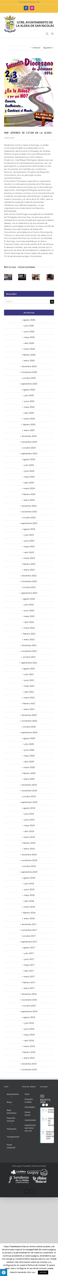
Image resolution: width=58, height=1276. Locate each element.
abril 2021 (29, 692)
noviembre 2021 (29, 651)
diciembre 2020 (29, 715)
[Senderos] (18, 1177)
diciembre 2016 (29, 994)
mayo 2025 (29, 407)
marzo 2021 (29, 697)
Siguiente (47, 47)
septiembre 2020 (29, 732)
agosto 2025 (29, 390)
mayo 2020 (29, 756)
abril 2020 (29, 761)
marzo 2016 (29, 1046)
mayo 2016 (29, 1035)
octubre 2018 (29, 866)
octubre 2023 (29, 517)
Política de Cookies (39, 1166)
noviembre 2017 (29, 930)
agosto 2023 (29, 529)
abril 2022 (29, 622)
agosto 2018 (29, 878)
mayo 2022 (29, 616)
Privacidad (26, 1166)
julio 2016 (29, 1023)
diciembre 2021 (29, 645)
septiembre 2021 (29, 663)
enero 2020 (29, 779)
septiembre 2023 (29, 523)
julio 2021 (29, 674)
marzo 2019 (29, 837)
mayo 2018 (29, 895)
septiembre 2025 (29, 384)
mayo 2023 (29, 546)
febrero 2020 (29, 773)
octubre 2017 (29, 936)
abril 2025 (29, 413)
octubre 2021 (29, 657)
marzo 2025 (29, 418)
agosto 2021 (29, 668)
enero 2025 (29, 430)
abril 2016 (29, 1040)
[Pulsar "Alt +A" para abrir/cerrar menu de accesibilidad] (3, 1272)
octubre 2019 (29, 796)
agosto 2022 (29, 599)
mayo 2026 (29, 337)
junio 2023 (29, 541)
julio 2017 (29, 953)
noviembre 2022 (29, 581)
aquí (34, 1272)
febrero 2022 (29, 634)
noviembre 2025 (29, 372)
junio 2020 (29, 750)
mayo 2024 (29, 477)
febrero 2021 (29, 703)
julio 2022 (29, 604)
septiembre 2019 (29, 802)
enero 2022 (29, 639)
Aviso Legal (16, 1166)
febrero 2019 (29, 843)
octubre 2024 (29, 448)
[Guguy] (37, 1170)
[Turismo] (19, 1170)
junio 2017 (29, 959)
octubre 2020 (29, 727)
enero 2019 (29, 849)
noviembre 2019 (29, 790)
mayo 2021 (29, 686)
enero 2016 (29, 1058)
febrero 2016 (29, 1052)
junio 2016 (29, 1029)
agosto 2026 (29, 320)
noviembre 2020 (29, 721)
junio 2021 (29, 680)
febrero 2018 (29, 913)
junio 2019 (29, 820)
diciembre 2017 (29, 924)
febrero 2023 (29, 564)
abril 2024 (29, 482)
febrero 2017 (29, 982)
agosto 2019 (29, 808)
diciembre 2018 (29, 854)
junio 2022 (29, 610)
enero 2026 (29, 360)
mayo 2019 (29, 825)
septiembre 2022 (29, 593)
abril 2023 (29, 552)
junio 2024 (29, 471)
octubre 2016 (29, 1006)
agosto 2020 (29, 738)
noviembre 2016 (29, 1000)
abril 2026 (29, 343)
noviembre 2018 (29, 860)
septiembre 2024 (29, 453)
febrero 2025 (29, 424)
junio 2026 (29, 331)
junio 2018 (29, 889)
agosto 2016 (29, 1017)
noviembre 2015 (29, 1069)
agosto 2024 (29, 459)
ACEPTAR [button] (43, 1272)
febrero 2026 (29, 355)
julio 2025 (29, 395)
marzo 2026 (29, 349)
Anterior (36, 47)
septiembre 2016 (29, 1011)
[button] (6, 277)
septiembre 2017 (29, 942)
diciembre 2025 (29, 366)
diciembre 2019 (29, 785)
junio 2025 (29, 401)
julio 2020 (29, 744)
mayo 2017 (29, 965)
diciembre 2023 (29, 506)
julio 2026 (29, 326)
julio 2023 (29, 535)
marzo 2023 (29, 558)
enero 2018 (29, 918)
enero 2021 (29, 709)
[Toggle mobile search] (47, 33)
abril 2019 (29, 831)
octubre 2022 (29, 587)
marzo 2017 (29, 976)
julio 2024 (29, 465)
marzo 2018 (29, 907)
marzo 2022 (29, 628)
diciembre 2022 (29, 575)
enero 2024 (29, 500)
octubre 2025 (29, 378)
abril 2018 (29, 901)
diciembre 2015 (29, 1064)
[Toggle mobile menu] (52, 33)
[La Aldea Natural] (39, 1177)
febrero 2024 (29, 494)
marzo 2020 (29, 767)
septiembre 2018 (29, 872)
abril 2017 (29, 971)
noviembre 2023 (29, 511)
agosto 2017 (29, 947)
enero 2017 (29, 988)
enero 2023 (29, 570)
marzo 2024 (29, 488)
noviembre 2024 (29, 442)
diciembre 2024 (29, 436)
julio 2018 (29, 883)
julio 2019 (29, 814)
